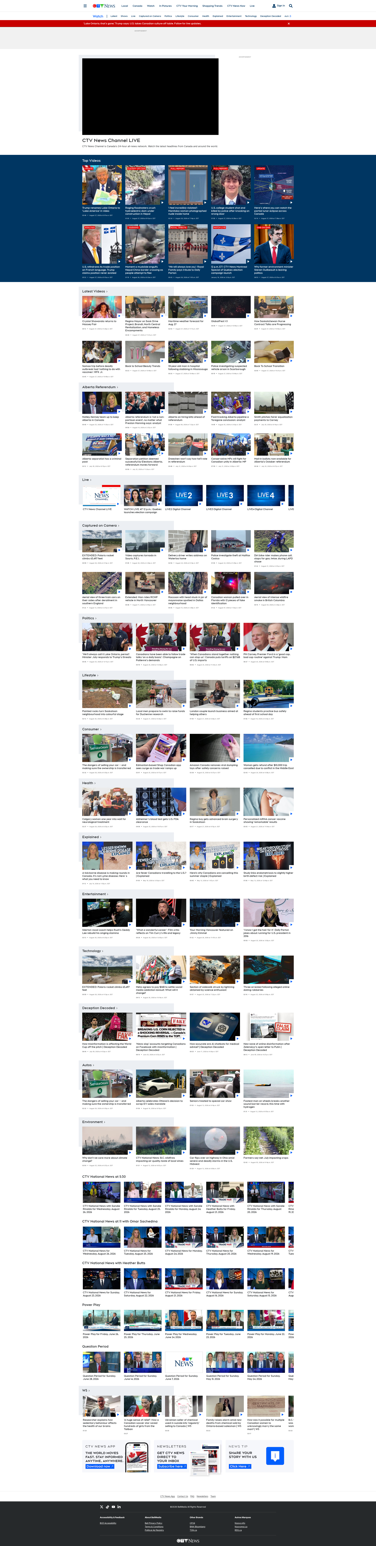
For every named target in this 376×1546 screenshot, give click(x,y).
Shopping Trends (212, 6)
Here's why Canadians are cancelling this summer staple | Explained (214, 874)
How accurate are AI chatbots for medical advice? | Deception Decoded (214, 1045)
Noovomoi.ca (241, 1526)
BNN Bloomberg (197, 1526)
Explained (218, 16)
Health (205, 16)
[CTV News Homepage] (104, 6)
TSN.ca (193, 1530)
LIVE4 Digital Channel (260, 509)
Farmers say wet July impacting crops (266, 1157)
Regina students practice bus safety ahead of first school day (265, 713)
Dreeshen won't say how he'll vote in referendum (187, 460)
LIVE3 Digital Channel (219, 509)
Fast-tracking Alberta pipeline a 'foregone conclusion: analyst (230, 418)
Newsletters (202, 1496)
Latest (114, 16)
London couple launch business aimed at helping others (214, 713)
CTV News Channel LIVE (97, 509)
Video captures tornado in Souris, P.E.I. (140, 557)
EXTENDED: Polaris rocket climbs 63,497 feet (98, 557)
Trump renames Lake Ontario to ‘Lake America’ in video (101, 209)
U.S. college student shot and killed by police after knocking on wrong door (230, 210)
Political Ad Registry (154, 1530)
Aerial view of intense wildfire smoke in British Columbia (271, 599)
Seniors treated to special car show (210, 1101)
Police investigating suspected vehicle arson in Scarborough (229, 368)
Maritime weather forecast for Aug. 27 (186, 323)
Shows (124, 16)
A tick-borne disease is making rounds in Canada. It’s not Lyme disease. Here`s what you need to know (106, 876)
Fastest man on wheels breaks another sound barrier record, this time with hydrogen (267, 1104)
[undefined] (101, 1198)
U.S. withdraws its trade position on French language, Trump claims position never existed (101, 269)
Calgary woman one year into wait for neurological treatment (104, 821)
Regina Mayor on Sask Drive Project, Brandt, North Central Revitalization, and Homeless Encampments (142, 326)
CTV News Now (236, 6)
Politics (168, 16)
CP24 (192, 1523)
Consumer (193, 16)
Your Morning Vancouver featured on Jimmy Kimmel (211, 931)
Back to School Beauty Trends (142, 366)
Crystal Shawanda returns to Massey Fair (99, 323)
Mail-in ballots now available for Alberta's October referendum (272, 460)
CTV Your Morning (187, 6)
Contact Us (182, 1496)
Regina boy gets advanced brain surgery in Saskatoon (214, 821)
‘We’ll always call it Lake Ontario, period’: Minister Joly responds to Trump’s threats (106, 656)
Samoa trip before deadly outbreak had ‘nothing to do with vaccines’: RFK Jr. (101, 369)
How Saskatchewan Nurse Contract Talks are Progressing (272, 323)
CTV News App (167, 1496)
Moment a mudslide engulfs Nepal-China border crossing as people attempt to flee (144, 269)
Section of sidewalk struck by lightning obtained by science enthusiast (212, 989)
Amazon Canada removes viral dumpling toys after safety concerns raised (214, 767)
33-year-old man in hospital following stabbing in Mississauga (188, 368)
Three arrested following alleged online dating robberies (266, 989)
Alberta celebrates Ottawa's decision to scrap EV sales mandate (159, 1102)
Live (252, 6)
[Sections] (85, 6)
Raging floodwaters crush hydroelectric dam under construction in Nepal (140, 210)
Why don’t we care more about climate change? (104, 1159)
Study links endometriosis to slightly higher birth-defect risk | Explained (268, 874)
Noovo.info (240, 1523)
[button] (288, 500)
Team (213, 1496)
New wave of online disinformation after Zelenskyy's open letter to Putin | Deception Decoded (267, 1047)
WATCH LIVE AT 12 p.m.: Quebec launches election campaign (143, 511)
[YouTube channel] (113, 1507)
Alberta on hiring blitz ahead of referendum (186, 418)
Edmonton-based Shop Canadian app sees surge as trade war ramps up (158, 767)
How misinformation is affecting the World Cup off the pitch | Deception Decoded (106, 1045)
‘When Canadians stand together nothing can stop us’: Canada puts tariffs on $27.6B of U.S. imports (215, 657)
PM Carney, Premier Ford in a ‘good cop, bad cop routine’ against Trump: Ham (267, 656)
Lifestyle (180, 16)
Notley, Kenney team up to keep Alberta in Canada (100, 418)
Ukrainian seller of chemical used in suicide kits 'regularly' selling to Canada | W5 (182, 1423)
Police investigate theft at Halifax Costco (230, 557)
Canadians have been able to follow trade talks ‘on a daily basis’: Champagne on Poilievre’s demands (160, 657)
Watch (151, 6)
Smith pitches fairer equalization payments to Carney (273, 418)
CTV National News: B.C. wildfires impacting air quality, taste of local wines (159, 1159)
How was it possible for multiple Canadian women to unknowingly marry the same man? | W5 (265, 1424)
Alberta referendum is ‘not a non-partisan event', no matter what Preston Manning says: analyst (144, 420)
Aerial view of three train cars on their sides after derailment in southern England (101, 600)
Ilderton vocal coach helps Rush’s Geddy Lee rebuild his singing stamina (106, 931)
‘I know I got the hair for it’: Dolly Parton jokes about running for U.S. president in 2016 (267, 933)
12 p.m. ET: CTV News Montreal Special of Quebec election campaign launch (229, 269)
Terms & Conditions (154, 1526)
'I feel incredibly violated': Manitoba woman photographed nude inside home (187, 210)
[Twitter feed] (101, 1507)
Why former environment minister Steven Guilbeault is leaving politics (273, 269)
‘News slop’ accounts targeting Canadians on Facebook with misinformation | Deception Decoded (161, 1047)
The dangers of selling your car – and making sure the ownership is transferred (106, 767)
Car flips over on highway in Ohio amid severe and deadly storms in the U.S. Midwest (212, 1160)
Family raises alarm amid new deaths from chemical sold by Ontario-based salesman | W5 (223, 1423)
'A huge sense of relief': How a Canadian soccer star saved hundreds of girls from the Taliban (141, 1424)
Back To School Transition (269, 366)
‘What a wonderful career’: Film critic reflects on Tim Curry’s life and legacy (158, 931)
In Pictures (165, 6)
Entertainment (233, 16)
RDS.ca (238, 1530)
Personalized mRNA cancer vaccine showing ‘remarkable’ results (265, 821)
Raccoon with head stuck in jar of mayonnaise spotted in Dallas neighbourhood (187, 600)
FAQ (192, 1496)
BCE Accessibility (108, 1523)
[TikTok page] (107, 1507)
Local (124, 6)
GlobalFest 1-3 (219, 321)
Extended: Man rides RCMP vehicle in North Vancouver (141, 599)
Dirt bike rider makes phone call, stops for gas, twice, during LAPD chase (273, 558)
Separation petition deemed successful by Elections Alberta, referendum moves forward (144, 461)
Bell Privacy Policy (153, 1523)
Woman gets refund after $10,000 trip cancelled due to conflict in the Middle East (269, 767)
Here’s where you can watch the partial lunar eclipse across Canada (273, 210)
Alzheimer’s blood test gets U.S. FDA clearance (157, 821)
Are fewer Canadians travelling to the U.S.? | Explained (161, 874)
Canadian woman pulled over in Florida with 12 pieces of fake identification (229, 600)
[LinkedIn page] (119, 1507)
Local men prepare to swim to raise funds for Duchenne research (160, 713)
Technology (251, 16)
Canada (137, 6)
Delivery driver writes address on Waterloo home (187, 557)
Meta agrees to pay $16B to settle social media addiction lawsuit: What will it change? (159, 990)
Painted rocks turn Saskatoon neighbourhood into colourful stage (103, 713)
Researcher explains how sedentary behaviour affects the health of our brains (99, 1423)
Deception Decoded (270, 16)
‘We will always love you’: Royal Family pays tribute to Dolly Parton (186, 269)
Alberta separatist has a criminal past (101, 460)
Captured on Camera (150, 16)
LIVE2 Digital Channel (178, 509)
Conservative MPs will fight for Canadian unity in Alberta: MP (228, 460)
